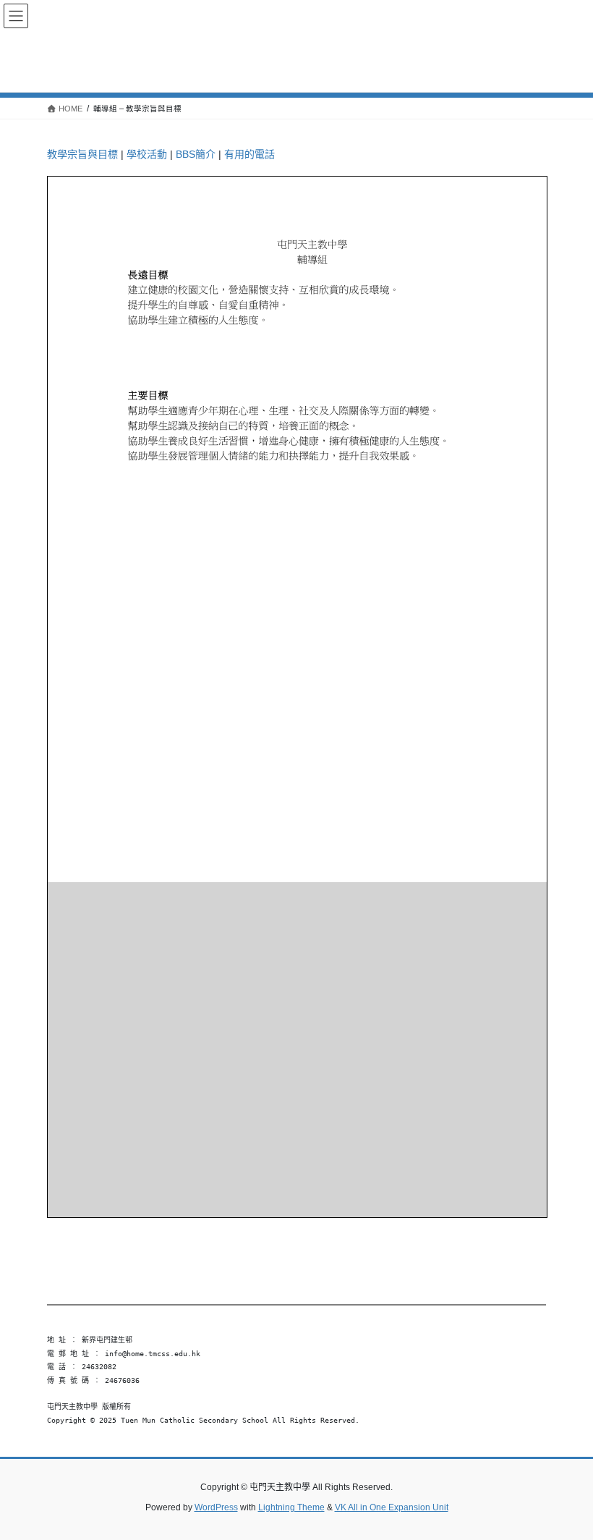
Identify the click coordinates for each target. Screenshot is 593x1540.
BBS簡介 (196, 154)
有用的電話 (249, 154)
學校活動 (147, 154)
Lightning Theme (291, 1507)
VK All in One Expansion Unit (391, 1507)
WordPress (216, 1507)
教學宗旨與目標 (82, 154)
